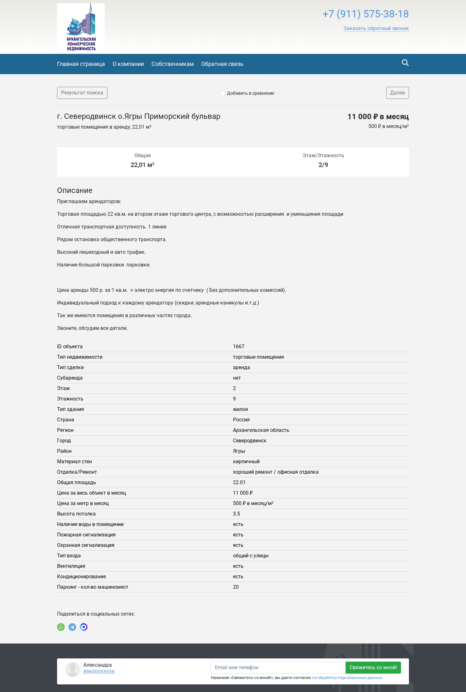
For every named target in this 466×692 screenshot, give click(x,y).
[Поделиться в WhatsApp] (61, 627)
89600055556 (99, 672)
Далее (397, 93)
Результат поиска (82, 93)
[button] (376, 28)
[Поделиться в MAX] (83, 627)
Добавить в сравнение (250, 93)
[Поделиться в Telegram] (72, 627)
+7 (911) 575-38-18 (366, 14)
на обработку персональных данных (347, 677)
